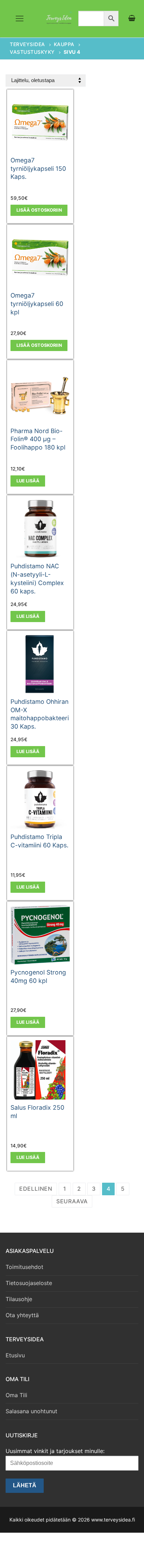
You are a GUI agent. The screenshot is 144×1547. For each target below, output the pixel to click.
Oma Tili (16, 1395)
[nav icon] (19, 19)
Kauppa (64, 44)
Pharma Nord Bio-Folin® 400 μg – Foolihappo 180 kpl (37, 439)
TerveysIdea (27, 44)
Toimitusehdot (24, 1266)
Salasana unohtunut (31, 1411)
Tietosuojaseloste (29, 1282)
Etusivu (15, 1355)
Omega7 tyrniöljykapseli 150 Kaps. (38, 168)
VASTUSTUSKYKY (32, 52)
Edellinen (35, 1188)
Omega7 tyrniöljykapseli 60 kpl (36, 304)
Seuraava (72, 1201)
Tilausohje (19, 1299)
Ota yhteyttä (22, 1315)
